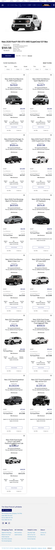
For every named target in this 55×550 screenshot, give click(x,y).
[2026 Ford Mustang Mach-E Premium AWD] (14, 220)
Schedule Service (32, 536)
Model (25, 66)
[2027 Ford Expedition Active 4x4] (14, 400)
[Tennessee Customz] (46, 5)
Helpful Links (32, 530)
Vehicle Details (8, 55)
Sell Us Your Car (31, 534)
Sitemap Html (34, 548)
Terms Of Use (23, 548)
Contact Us (7, 510)
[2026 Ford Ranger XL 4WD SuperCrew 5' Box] (14, 160)
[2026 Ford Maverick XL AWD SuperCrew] (14, 100)
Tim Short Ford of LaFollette (8, 548)
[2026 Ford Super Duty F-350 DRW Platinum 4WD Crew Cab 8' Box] (14, 461)
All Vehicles (19, 530)
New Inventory (18, 532)
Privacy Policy (17, 548)
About (42, 530)
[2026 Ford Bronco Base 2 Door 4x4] (14, 280)
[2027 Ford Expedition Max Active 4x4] (41, 400)
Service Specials (31, 538)
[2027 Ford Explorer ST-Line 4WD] (14, 340)
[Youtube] (6, 523)
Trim (34, 66)
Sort (44, 66)
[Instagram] (3, 523)
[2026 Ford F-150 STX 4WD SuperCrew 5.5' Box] (41, 160)
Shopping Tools (7, 530)
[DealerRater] (9, 523)
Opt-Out (44, 548)
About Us (42, 534)
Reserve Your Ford (6, 534)
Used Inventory (18, 534)
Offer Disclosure (14, 92)
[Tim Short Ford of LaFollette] (5, 5)
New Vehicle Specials (7, 538)
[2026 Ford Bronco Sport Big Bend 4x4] (41, 100)
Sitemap (28, 548)
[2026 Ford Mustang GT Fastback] (41, 220)
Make (15, 66)
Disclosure (30, 55)
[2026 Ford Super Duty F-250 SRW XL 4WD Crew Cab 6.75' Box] (41, 340)
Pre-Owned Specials (7, 541)
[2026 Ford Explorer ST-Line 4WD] (41, 280)
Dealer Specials (5, 536)
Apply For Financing (6, 532)
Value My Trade (31, 532)
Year (5, 66)
